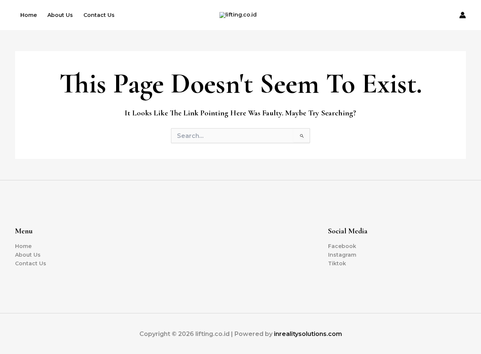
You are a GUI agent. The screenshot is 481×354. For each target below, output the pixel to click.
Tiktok (337, 263)
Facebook (342, 246)
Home (28, 15)
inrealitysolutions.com (308, 333)
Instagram (342, 254)
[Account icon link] (462, 15)
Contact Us (99, 15)
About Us (60, 15)
